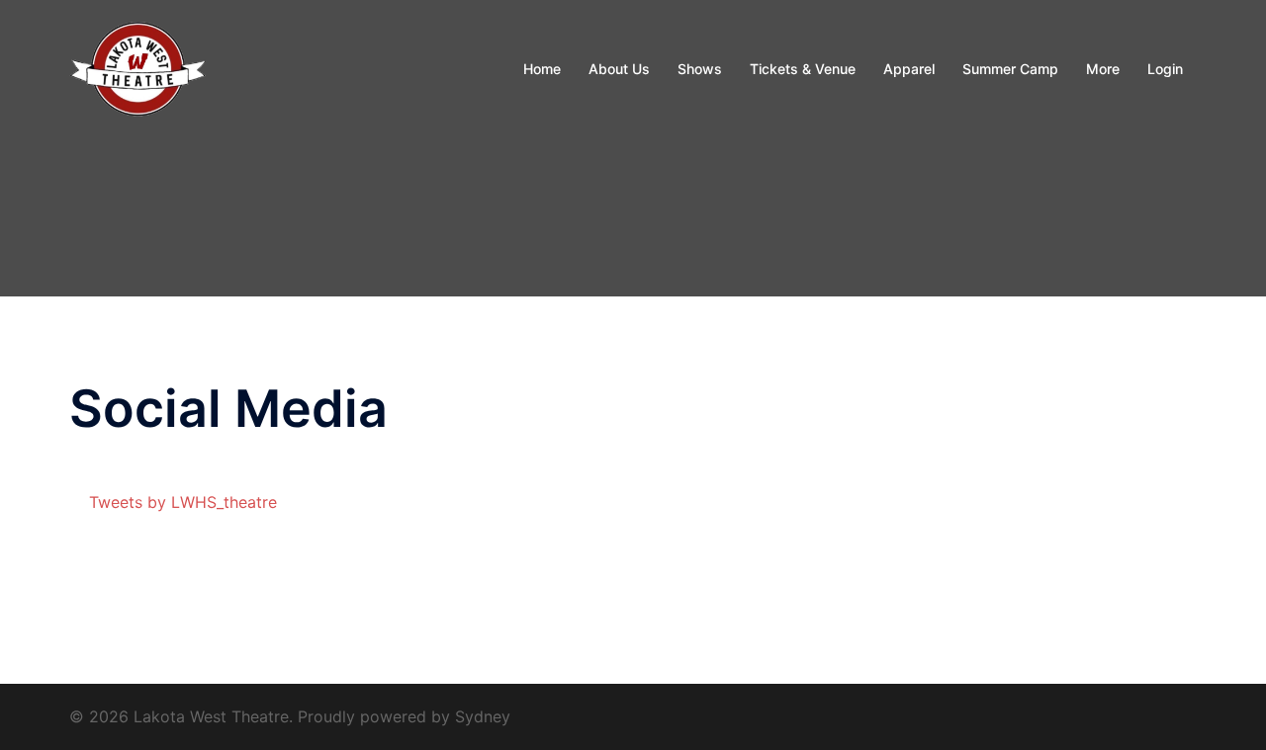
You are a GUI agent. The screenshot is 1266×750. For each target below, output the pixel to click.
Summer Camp (1010, 68)
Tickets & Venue (803, 68)
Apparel (909, 68)
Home (542, 68)
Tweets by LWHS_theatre (183, 502)
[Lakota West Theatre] (138, 67)
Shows (700, 68)
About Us (619, 68)
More (1103, 68)
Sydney (482, 716)
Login (1165, 68)
